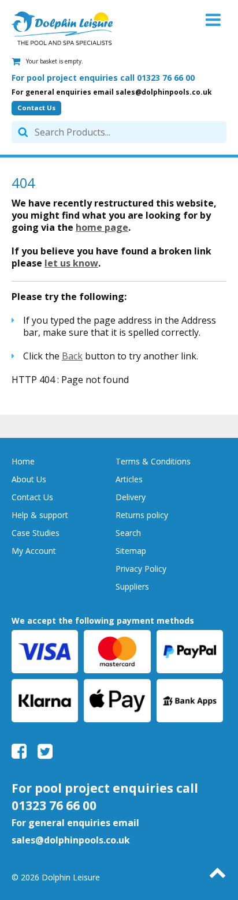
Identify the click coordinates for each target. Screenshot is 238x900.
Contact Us (36, 107)
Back (72, 356)
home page (102, 227)
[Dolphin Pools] (62, 28)
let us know (71, 263)
